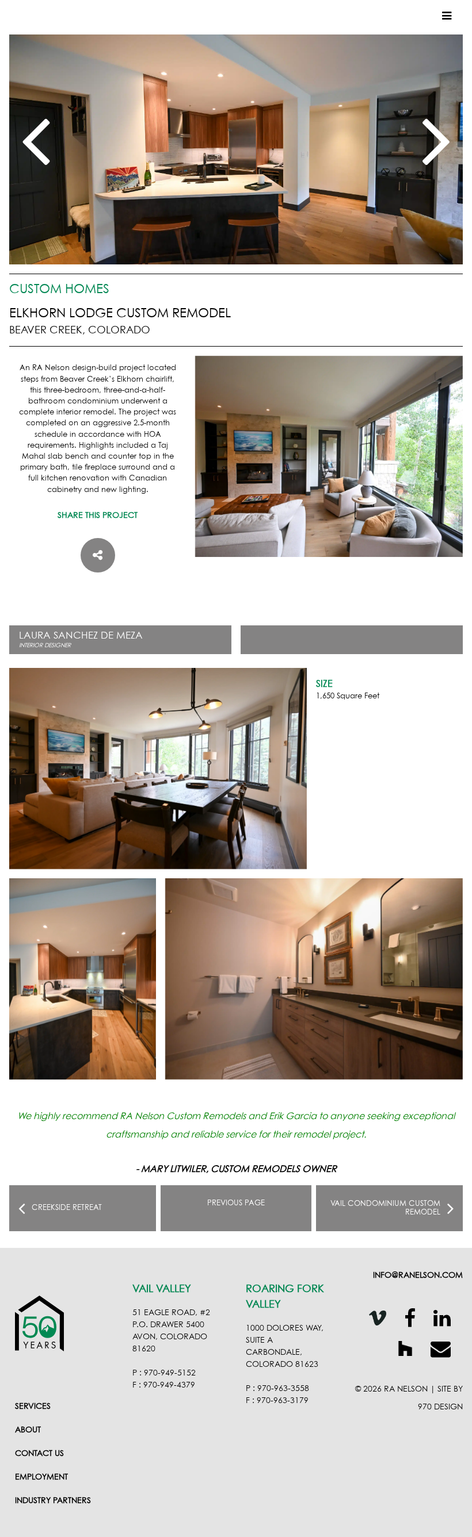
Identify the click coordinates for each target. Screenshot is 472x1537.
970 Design (440, 1407)
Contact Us (39, 1454)
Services (33, 1406)
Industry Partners (53, 1501)
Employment (41, 1477)
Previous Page (236, 1203)
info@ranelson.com (418, 1275)
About (28, 1430)
